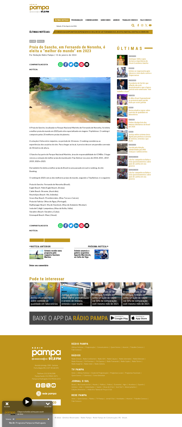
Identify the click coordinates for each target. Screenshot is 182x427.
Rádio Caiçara (112, 359)
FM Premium (89, 361)
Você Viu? (119, 387)
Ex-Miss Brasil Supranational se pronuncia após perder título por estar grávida (139, 100)
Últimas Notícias (62, 20)
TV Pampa (100, 399)
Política (102, 384)
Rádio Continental (89, 359)
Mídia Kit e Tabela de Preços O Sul (99, 389)
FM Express (100, 361)
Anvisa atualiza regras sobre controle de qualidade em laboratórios (139, 112)
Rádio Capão (125, 361)
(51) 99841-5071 (51, 376)
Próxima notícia (97, 246)
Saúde (99, 387)
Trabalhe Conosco (130, 20)
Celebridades (89, 387)
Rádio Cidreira (99, 364)
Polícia (109, 384)
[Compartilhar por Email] (86, 64)
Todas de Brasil (57, 240)
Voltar (37, 240)
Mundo (95, 384)
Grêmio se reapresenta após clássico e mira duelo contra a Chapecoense (140, 73)
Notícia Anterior (41, 246)
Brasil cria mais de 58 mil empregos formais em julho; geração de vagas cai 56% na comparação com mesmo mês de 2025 (105, 297)
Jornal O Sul (110, 399)
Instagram (142, 25)
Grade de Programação (99, 373)
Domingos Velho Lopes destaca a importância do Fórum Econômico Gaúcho (138, 61)
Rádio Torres (136, 361)
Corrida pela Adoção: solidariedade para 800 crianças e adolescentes (138, 149)
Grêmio (74, 387)
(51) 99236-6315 (54, 379)
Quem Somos (105, 20)
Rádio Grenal (76, 359)
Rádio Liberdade (125, 359)
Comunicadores (91, 20)
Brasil (40, 41)
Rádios (91, 399)
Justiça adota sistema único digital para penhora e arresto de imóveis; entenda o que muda (140, 138)
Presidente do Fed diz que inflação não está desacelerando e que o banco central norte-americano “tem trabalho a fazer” (134, 87)
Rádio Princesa (77, 361)
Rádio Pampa (39, 8)
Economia (117, 384)
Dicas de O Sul (108, 387)
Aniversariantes (130, 387)
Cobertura (87, 375)
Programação (77, 20)
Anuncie (116, 20)
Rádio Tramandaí (113, 361)
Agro (124, 384)
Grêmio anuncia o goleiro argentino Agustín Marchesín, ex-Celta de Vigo (82, 253)
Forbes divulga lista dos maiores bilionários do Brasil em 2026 (139, 124)
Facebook (138, 25)
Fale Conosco (145, 20)
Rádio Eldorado (138, 359)
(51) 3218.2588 (49, 373)
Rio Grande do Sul (84, 384)
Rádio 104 (101, 359)
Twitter (146, 25)
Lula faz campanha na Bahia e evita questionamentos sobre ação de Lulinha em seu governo (140, 163)
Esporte (141, 384)
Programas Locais (116, 373)
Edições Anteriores (78, 389)
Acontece (132, 384)
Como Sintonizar (99, 375)
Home (32, 41)
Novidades (120, 399)
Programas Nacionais (132, 373)
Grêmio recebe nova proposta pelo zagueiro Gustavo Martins (53, 253)
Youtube (150, 25)
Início (73, 373)
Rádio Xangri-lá (77, 364)
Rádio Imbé (88, 364)
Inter (81, 387)
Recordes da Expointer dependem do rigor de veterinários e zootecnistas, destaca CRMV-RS (94, 32)
